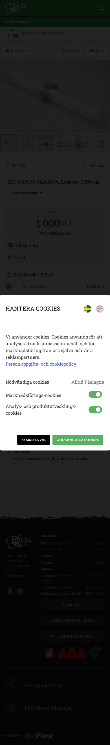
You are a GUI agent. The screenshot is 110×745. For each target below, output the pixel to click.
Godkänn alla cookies (78, 440)
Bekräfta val (33, 440)
